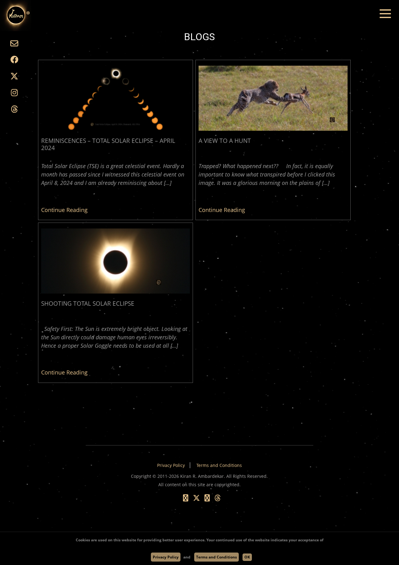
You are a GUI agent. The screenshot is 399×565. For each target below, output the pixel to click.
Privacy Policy (171, 465)
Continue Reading (64, 210)
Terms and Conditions (219, 465)
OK (247, 557)
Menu (385, 14)
